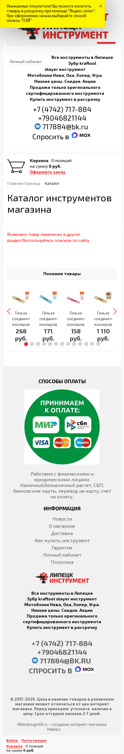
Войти (12, 740)
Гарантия (62, 547)
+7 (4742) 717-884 (62, 109)
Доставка (62, 533)
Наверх (53, 729)
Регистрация (34, 740)
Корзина (39, 160)
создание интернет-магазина (79, 724)
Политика (62, 562)
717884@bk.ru (65, 126)
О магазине (62, 526)
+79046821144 (62, 117)
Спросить (49, 136)
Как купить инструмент (62, 540)
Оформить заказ (47, 172)
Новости (62, 518)
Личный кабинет (62, 554)
